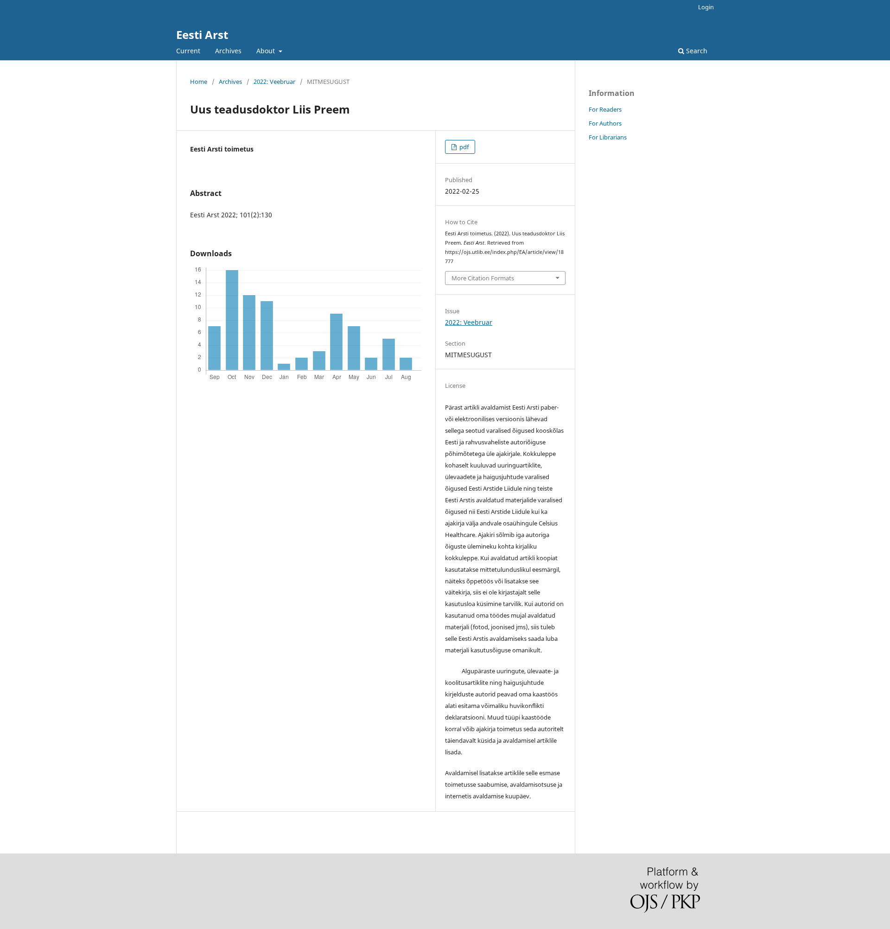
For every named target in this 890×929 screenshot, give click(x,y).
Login (706, 7)
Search (695, 50)
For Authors (605, 123)
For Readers (605, 109)
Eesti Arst (202, 34)
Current (188, 50)
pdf (463, 147)
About (266, 50)
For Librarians (608, 137)
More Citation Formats (482, 278)
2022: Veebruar (274, 81)
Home (198, 81)
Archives (228, 50)
